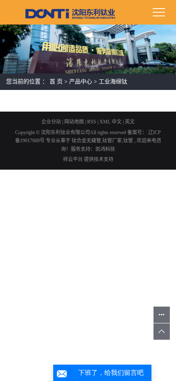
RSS (91, 122)
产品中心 (80, 81)
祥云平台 (73, 159)
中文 (117, 122)
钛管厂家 (112, 140)
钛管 (128, 140)
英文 (130, 122)
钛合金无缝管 (86, 140)
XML (105, 122)
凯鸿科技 (105, 149)
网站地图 (74, 122)
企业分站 (51, 122)
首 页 (56, 81)
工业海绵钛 (113, 81)
